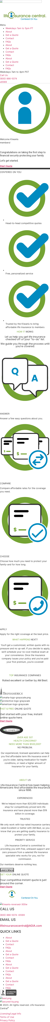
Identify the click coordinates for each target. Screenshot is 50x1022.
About (9, 31)
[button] (25, 25)
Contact (10, 38)
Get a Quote (12, 35)
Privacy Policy (7, 1020)
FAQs (8, 41)
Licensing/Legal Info (10, 1013)
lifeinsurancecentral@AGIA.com (21, 925)
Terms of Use (7, 1017)
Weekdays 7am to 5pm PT (19, 28)
